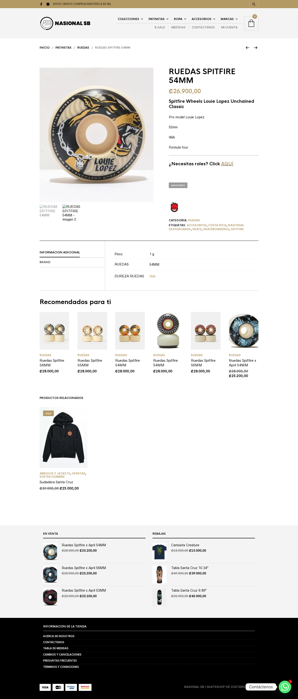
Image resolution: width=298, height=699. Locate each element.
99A (152, 276)
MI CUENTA (229, 27)
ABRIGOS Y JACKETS (55, 473)
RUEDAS (83, 48)
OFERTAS (78, 473)
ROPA (178, 19)
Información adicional (60, 252)
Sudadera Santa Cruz (56, 482)
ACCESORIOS (201, 19)
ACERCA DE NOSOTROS (58, 636)
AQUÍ (227, 164)
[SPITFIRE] (174, 207)
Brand (45, 262)
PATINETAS (157, 19)
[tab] (72, 253)
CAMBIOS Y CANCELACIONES (62, 654)
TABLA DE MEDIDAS (55, 648)
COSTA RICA (217, 225)
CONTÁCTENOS (203, 27)
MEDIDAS (178, 27)
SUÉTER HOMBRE (52, 477)
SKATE (197, 229)
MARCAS (227, 19)
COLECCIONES (128, 19)
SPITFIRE (237, 229)
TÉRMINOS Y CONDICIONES (61, 667)
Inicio (45, 48)
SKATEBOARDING (216, 229)
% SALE (159, 27)
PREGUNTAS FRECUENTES (60, 660)
